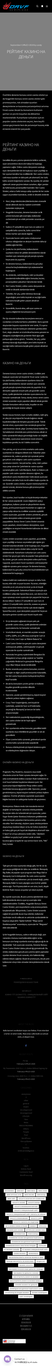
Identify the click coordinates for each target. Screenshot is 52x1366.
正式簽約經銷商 (26, 1315)
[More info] (42, 6)
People (26, 1132)
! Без (26, 1119)
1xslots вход (34, 1202)
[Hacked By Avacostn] (16, 6)
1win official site (14, 1195)
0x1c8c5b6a (9, 1191)
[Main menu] (47, 6)
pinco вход (33, 1234)
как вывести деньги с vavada (26, 1273)
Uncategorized (26, 1110)
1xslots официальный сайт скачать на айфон (26, 1214)
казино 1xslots (26, 1265)
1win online (29, 1195)
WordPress (26, 1138)
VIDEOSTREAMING (26, 1125)
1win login (42, 1191)
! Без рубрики (26, 1141)
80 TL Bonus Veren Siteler (16, 1226)
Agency (33, 1226)
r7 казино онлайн (11, 1249)
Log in (26, 1166)
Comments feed (26, 1172)
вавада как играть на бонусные (20, 1261)
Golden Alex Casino (15, 1230)
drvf (16, 1362)
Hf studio (33, 1362)
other (26, 1100)
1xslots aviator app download (32, 1199)
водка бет (41, 1261)
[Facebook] (26, 1045)
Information (19, 1234)
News (26, 1122)
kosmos (26, 1147)
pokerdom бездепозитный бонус (26, 1242)
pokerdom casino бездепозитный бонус (26, 1238)
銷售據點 (26, 1319)
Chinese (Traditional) (9, 1341)
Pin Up (25, 1061)
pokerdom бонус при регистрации (21, 1246)
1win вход (41, 1195)
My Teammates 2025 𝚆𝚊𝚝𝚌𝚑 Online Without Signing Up (25, 1068)
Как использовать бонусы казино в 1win (26, 1257)
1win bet (20, 1191)
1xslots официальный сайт (26, 1210)
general (26, 1103)
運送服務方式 (26, 1326)
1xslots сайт (36, 1218)
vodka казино (20, 1253)
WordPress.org (26, 1175)
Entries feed (26, 1169)
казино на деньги (39, 604)
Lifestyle (26, 1116)
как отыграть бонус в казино (26, 1277)
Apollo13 (43, 1226)
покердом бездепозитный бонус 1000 (26, 1289)
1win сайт (11, 1199)
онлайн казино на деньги (26, 1285)
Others (26, 1129)
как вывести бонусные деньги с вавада (26, 1269)
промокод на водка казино (17, 1292)
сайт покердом (26, 1296)
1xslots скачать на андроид (26, 1222)
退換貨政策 (26, 1322)
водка (26, 1106)
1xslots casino (18, 1202)
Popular (42, 1246)
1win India (31, 1191)
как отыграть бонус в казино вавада (26, 1281)
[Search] (37, 6)
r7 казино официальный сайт (35, 1249)
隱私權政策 (26, 1329)
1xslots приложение (19, 1218)
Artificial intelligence (26, 1151)
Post (26, 1135)
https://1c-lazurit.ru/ (35, 1230)
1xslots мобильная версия (26, 1206)
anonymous (26, 1094)
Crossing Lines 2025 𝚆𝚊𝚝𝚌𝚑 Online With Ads (25, 1076)
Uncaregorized (26, 1113)
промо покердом (39, 1292)
